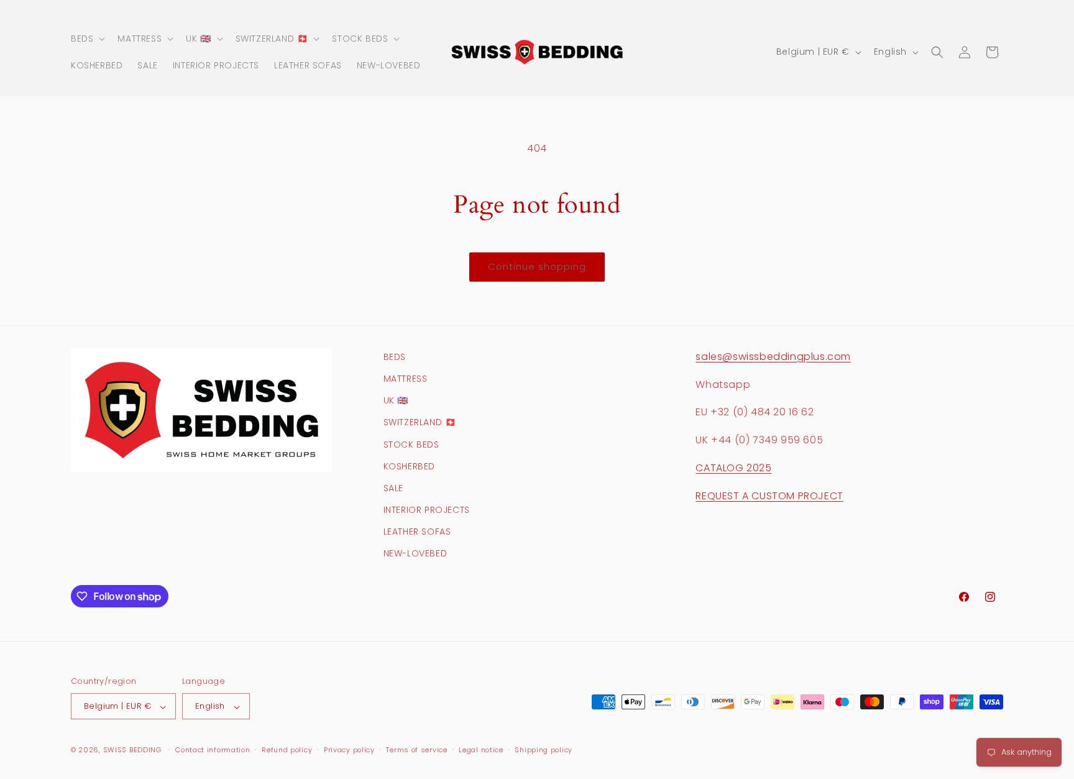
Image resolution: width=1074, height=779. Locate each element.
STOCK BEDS (411, 444)
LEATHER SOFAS (417, 532)
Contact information (212, 750)
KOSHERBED (409, 466)
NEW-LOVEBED (415, 554)
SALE (393, 488)
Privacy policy (349, 750)
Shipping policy (543, 750)
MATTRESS (405, 378)
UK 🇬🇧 (395, 401)
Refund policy (287, 750)
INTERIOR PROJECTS (426, 510)
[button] (86, 38)
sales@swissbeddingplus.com (773, 356)
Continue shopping (537, 266)
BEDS (394, 357)
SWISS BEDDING (132, 750)
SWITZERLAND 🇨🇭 (419, 423)
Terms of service (416, 750)
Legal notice (481, 750)
